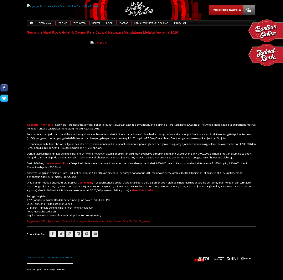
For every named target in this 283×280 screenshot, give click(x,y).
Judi (85, 221)
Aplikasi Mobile (66, 257)
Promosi (40, 257)
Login (110, 23)
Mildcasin (86, 182)
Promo (63, 23)
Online (109, 221)
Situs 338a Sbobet (143, 190)
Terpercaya (145, 221)
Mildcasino (99, 221)
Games (66, 221)
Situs (125, 221)
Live (90, 221)
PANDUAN (180, 23)
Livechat (31, 257)
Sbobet (118, 221)
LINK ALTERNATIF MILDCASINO (151, 23)
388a (43, 221)
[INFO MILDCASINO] (4, 129)
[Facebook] (52, 234)
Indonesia (76, 221)
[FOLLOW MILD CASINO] (4, 98)
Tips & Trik (80, 23)
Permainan (46, 23)
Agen (50, 221)
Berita (96, 23)
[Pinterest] (86, 234)
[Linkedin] (78, 234)
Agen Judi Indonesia (40, 124)
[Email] (95, 234)
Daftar (124, 23)
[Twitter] (61, 234)
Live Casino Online (56, 163)
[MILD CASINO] (4, 88)
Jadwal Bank (52, 257)
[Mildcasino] (4, 119)
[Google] (69, 234)
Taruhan (133, 221)
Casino (57, 221)
